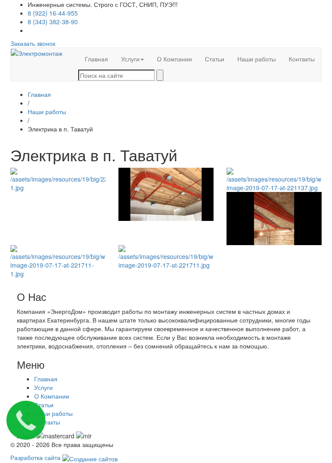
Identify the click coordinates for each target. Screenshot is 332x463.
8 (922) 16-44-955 (53, 13)
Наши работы (256, 58)
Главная (96, 58)
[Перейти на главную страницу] (36, 52)
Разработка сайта (36, 457)
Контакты (302, 58)
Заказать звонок (32, 43)
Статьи (214, 58)
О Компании (174, 58)
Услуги (130, 58)
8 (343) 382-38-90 (53, 21)
